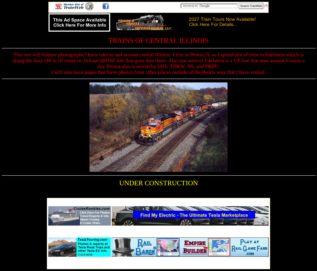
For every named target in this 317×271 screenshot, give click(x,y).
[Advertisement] (158, 200)
